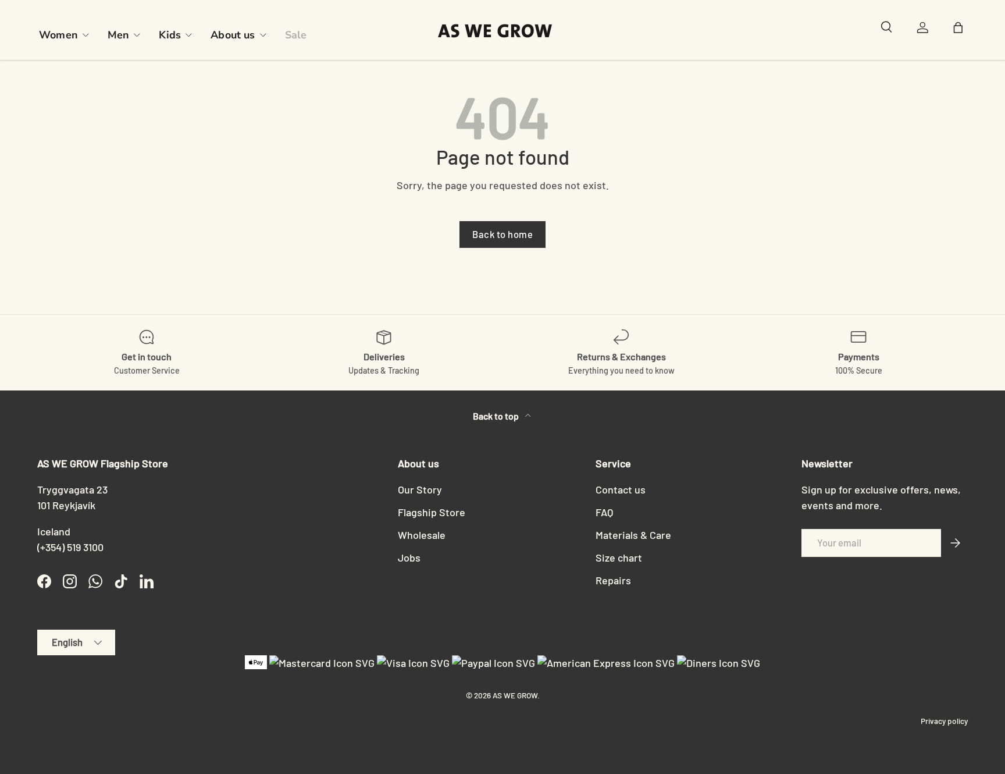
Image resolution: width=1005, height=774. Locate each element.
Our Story (420, 489)
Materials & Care (633, 534)
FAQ (604, 512)
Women (58, 35)
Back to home (502, 234)
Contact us (621, 489)
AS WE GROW (515, 695)
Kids (170, 35)
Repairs (613, 580)
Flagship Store (431, 512)
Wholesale (422, 534)
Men (119, 35)
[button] (961, 30)
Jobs (409, 557)
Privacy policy (944, 721)
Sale (296, 35)
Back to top (497, 415)
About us (233, 35)
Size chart (619, 557)
